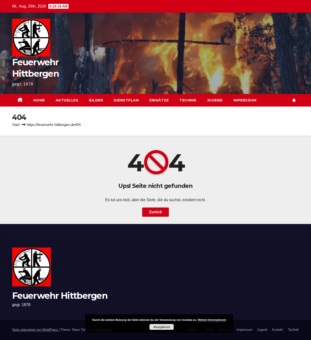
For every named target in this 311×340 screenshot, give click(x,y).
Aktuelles (67, 100)
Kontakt (277, 330)
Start (16, 125)
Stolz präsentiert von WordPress (35, 330)
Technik (188, 100)
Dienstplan (126, 100)
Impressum (245, 100)
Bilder (96, 100)
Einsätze (159, 100)
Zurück (155, 212)
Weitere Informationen (212, 320)
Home (39, 100)
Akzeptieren (161, 327)
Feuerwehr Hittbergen (59, 295)
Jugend (215, 100)
